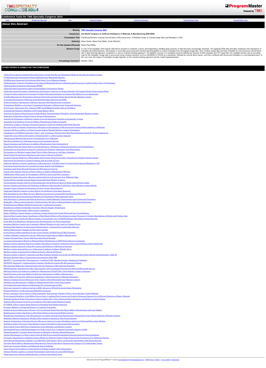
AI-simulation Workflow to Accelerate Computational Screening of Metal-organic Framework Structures (42, 105)
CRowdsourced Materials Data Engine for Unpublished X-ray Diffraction (31, 138)
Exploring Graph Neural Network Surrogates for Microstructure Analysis (30, 169)
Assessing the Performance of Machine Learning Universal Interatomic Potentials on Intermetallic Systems (43, 119)
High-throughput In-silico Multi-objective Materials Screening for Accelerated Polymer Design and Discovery (45, 194)
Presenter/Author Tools (191, 20)
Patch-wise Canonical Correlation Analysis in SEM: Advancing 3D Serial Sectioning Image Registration (42, 288)
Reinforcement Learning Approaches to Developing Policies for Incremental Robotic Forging (38, 313)
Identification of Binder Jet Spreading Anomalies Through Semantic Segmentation (34, 208)
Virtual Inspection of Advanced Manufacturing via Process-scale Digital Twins (33, 354)
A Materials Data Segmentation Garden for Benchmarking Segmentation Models (34, 89)
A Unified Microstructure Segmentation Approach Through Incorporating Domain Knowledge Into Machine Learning (47, 97)
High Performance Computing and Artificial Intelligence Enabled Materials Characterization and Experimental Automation (50, 199)
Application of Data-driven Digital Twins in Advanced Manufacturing (30, 116)
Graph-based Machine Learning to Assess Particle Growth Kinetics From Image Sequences (37, 191)
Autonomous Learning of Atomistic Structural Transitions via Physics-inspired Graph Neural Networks (42, 124)
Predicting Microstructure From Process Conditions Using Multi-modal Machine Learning (37, 302)
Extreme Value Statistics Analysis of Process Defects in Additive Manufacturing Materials (37, 172)
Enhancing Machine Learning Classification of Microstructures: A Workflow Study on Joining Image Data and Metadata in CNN (52, 163)
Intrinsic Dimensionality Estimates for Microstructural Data (26, 230)
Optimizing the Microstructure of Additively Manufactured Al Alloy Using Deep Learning (37, 282)
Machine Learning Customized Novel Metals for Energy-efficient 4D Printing (33, 252)
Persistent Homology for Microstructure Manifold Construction (27, 291)
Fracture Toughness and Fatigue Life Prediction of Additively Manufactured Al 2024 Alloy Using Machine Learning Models (50, 185)
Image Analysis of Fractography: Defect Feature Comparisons (26, 210)
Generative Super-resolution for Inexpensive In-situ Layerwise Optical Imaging (33, 188)
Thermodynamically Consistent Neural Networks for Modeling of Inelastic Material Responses (39, 332)
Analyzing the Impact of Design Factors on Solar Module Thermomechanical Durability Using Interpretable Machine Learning (51, 113)
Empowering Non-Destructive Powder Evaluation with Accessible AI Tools (31, 160)
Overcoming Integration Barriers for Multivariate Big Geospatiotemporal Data (33, 285)
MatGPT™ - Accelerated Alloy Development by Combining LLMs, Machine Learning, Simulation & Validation (45, 260)
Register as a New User (39, 20)
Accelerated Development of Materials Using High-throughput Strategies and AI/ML (35, 100)
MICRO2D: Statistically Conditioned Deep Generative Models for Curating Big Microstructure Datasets (43, 263)
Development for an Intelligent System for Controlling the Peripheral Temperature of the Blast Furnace (42, 149)
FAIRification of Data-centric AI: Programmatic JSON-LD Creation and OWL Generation (37, 174)
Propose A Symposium (141, 20)
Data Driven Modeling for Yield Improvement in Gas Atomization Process (31, 141)
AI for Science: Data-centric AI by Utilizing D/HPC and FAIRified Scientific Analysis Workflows (39, 108)
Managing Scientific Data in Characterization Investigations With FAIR (30, 257)
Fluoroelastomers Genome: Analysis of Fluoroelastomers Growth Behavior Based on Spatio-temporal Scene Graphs (46, 183)
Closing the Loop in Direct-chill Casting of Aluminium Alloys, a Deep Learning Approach (37, 136)
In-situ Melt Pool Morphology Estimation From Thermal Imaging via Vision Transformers (37, 221)
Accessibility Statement (170, 360)
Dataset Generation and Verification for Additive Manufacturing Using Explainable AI (36, 144)
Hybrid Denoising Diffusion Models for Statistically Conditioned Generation (32, 205)
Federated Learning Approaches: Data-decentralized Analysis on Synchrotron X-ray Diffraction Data (41, 177)
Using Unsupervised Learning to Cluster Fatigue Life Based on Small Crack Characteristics (38, 349)
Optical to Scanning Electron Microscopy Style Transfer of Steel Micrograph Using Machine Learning (42, 280)
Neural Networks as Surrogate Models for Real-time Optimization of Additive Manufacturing (38, 274)
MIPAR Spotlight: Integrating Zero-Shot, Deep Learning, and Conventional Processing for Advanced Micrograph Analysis (49, 268)
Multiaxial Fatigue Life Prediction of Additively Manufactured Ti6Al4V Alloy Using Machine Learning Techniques (47, 271)
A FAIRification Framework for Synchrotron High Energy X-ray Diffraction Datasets (35, 80)
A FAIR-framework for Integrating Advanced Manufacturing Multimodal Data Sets (34, 77)
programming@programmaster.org (131, 360)
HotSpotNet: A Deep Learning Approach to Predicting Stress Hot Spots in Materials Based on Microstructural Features (48, 202)
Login (7, 20)
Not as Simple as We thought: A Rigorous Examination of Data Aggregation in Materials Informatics (41, 277)
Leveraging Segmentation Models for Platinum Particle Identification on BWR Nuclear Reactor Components (44, 241)
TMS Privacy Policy (152, 360)
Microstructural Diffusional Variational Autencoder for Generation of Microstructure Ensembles (39, 266)
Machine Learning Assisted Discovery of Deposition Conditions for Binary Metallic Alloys (38, 249)
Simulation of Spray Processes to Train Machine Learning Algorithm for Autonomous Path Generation (42, 324)
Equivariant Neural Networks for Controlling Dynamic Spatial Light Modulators (34, 166)
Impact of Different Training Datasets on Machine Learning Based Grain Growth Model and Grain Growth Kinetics (46, 213)
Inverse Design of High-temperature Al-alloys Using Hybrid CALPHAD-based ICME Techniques (40, 232)
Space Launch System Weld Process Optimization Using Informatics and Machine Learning (38, 327)
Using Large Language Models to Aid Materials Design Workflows (28, 346)
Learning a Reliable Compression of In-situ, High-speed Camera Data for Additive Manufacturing (40, 235)
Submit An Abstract (96, 20)
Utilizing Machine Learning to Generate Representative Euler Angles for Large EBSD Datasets (39, 352)
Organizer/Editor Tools (240, 20)
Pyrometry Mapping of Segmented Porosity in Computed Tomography (30, 307)
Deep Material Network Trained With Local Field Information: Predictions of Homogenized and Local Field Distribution (49, 147)
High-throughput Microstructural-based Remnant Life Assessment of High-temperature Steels (38, 196)
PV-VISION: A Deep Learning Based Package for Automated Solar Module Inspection (35, 304)
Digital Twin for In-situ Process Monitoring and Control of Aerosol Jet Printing (33, 155)
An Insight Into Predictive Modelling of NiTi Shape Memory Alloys (29, 111)
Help (70, 20)
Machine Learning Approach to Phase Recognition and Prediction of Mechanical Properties (38, 246)
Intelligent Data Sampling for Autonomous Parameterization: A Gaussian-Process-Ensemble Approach (41, 227)
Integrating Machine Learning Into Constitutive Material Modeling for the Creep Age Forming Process (42, 224)
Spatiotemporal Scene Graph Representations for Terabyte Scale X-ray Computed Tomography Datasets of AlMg (45, 329)
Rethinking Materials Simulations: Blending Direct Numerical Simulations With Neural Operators (40, 318)
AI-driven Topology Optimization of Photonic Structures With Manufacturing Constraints (37, 102)
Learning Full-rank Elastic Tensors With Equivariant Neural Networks (30, 238)
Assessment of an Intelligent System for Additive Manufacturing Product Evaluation (35, 122)
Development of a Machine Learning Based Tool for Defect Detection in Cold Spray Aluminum (39, 152)
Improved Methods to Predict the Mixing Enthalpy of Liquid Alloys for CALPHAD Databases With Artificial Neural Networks (51, 219)
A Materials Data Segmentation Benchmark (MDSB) (23, 86)
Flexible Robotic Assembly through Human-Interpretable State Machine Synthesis (34, 180)
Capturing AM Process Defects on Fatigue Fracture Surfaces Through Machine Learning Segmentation (42, 130)
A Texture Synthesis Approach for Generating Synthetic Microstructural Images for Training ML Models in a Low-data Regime (51, 94)
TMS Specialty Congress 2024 (94, 30)
